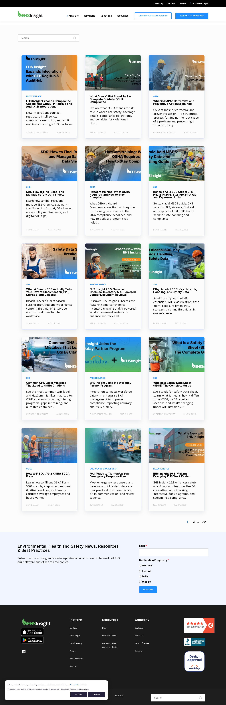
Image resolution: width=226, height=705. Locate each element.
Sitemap (119, 695)
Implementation (76, 658)
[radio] (173, 565)
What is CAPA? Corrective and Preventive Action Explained (173, 102)
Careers (182, 3)
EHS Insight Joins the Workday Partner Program (110, 384)
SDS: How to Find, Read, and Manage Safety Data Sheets (45, 193)
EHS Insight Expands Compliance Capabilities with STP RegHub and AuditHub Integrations (49, 103)
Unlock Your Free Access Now (153, 16)
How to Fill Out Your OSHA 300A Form (47, 475)
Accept (78, 694)
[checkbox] (173, 574)
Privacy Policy (74, 685)
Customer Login (199, 3)
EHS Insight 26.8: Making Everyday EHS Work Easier (171, 475)
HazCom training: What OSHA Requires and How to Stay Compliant (110, 194)
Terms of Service (142, 643)
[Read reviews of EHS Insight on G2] (199, 632)
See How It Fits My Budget (191, 16)
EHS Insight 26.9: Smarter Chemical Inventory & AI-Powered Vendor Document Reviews (113, 292)
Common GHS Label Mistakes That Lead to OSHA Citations (46, 384)
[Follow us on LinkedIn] (24, 651)
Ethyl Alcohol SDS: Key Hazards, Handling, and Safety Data (175, 291)
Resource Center (109, 635)
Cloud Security (76, 643)
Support (73, 666)
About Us (139, 635)
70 (204, 521)
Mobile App (75, 635)
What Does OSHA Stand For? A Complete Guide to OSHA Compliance (110, 99)
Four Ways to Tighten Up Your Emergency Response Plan (110, 475)
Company (158, 3)
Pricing (72, 651)
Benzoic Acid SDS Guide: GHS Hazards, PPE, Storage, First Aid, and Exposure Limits (175, 194)
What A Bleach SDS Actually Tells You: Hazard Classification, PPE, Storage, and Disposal (49, 292)
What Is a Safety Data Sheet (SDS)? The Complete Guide (172, 384)
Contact (171, 3)
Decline (96, 694)
